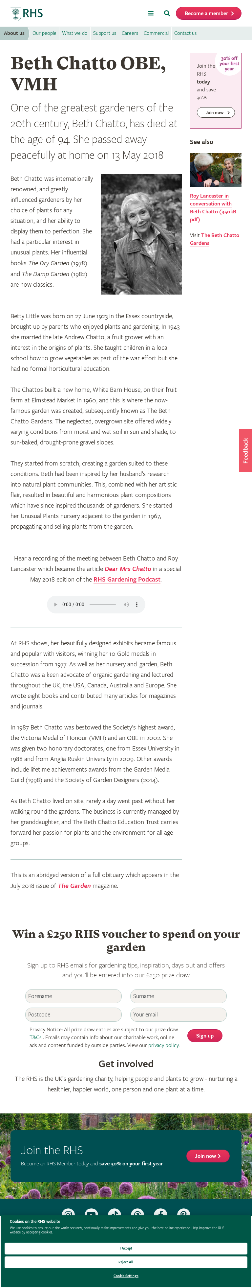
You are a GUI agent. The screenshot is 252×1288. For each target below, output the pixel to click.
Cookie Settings (126, 1276)
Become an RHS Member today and (92, 1164)
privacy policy (163, 1045)
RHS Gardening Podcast (127, 580)
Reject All (125, 1262)
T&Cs (36, 1038)
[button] (245, 450)
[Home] (26, 14)
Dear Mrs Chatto (128, 569)
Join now (205, 1156)
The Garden (74, 886)
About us (14, 33)
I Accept (126, 1248)
